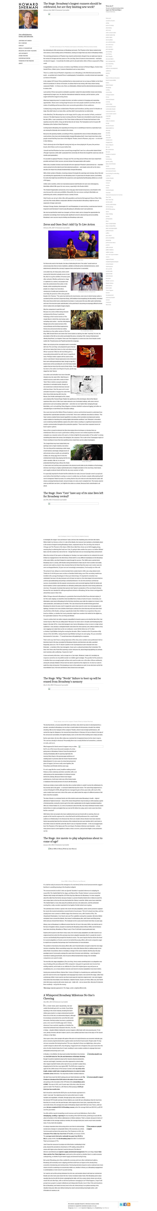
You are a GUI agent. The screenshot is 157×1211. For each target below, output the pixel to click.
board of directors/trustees (113, 78)
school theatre (109, 264)
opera (107, 211)
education (108, 137)
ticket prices (109, 285)
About (21, 63)
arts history (109, 54)
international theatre (111, 171)
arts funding (109, 51)
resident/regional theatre (112, 261)
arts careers (109, 47)
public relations (110, 249)
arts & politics (109, 39)
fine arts (108, 152)
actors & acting (110, 25)
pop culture (109, 235)
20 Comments (57, 1002)
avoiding (54, 1115)
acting (107, 23)
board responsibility (111, 80)
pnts (93, 1208)
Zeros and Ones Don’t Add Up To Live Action (69, 224)
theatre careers (110, 280)
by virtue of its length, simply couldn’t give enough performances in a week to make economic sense (64, 1071)
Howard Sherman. (110, 11)
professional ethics (111, 242)
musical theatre (110, 190)
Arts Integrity (23, 53)
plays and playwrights (111, 228)
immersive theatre (110, 168)
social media (109, 271)
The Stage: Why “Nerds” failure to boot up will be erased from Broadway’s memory (72, 680)
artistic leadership (110, 35)
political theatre (110, 230)
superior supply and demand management (71, 1152)
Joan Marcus (105, 1208)
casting (108, 89)
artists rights (109, 37)
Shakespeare (109, 266)
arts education (109, 49)
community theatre (110, 109)
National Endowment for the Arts (114, 194)
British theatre (109, 85)
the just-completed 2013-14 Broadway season (60, 1107)
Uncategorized (109, 295)
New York (108, 197)
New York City (109, 199)
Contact (21, 45)
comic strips (109, 104)
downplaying (47, 1115)
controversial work (110, 111)
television (108, 278)
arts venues (109, 66)
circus (107, 97)
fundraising (109, 159)
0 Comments (58, 10)
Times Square (109, 290)
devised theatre (110, 125)
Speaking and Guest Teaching (27, 50)
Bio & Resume (23, 43)
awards (108, 73)
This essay (46, 988)
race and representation (112, 254)
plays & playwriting (110, 226)
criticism (108, 118)
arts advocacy (109, 44)
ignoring (61, 1115)
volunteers (108, 302)
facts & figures (109, 144)
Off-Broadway (109, 206)
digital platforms (110, 128)
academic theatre (110, 20)
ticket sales (109, 288)
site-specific (109, 268)
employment (109, 140)
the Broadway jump (64, 1138)
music (107, 187)
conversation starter (111, 113)
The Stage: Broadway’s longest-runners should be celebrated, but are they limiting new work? (72, 5)
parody (107, 216)
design (107, 123)
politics (107, 233)
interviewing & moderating (112, 173)
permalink (66, 10)
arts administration (110, 42)
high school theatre (111, 163)
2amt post (108, 18)
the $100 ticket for (65, 1056)
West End (108, 304)
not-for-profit (109, 202)
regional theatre (110, 259)
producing (108, 240)
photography (109, 218)
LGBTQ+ (108, 175)
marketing (108, 180)
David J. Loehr (77, 1208)
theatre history (109, 283)
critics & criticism (110, 121)
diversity (108, 135)
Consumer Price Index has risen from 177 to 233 (58, 1133)
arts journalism (109, 58)
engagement (109, 142)
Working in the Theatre (26, 61)
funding (108, 156)
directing (108, 130)
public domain (109, 247)
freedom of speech (111, 154)
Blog (107, 75)
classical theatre (110, 99)
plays (107, 221)
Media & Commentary (25, 48)
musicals (108, 192)
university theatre (110, 297)
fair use (108, 147)
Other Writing (23, 55)
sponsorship (109, 273)
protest (107, 245)
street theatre (109, 276)
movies (108, 185)
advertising (109, 27)
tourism (108, 292)
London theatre (110, 178)
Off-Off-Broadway (110, 209)
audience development (111, 68)
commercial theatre (111, 106)
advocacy (108, 30)
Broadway (108, 87)
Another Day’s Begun (25, 40)
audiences (108, 70)
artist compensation (111, 32)
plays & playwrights (111, 223)
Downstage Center (24, 58)
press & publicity (110, 237)
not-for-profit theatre (111, 204)
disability (108, 132)
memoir (108, 183)
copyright (108, 116)
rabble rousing (109, 252)
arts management (110, 61)
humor (107, 166)
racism (107, 257)
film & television (110, 149)
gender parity (109, 161)
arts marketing (109, 63)
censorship (109, 92)
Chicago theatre (110, 94)
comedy (108, 101)
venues (108, 299)
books (107, 82)
